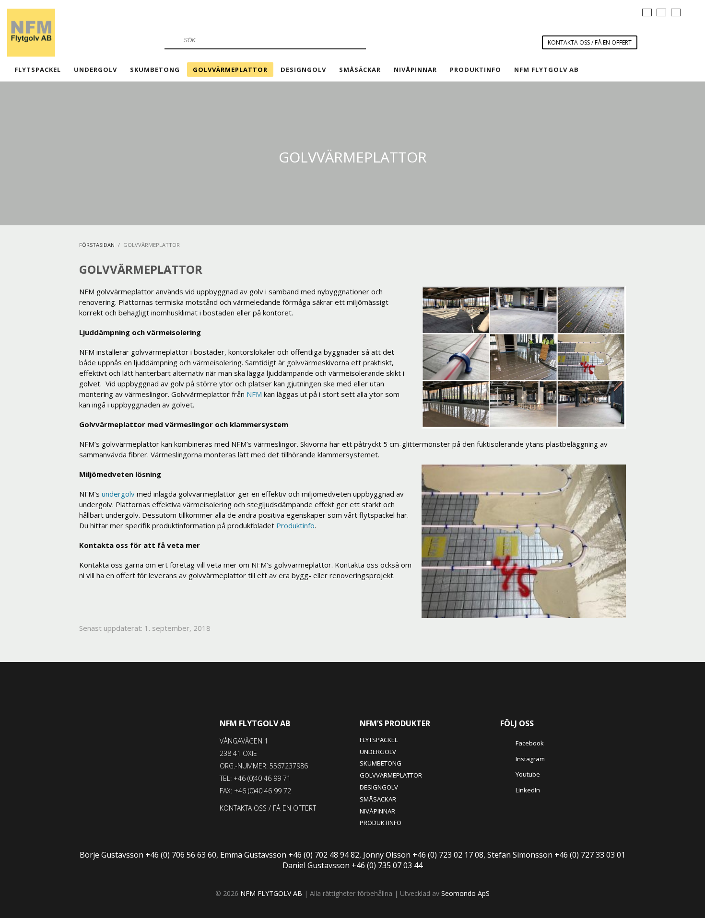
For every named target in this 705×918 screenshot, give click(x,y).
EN (676, 12)
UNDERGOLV (378, 751)
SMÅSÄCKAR (378, 799)
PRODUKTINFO (380, 822)
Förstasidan (97, 244)
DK (661, 12)
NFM (254, 394)
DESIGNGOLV (379, 787)
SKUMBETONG (380, 763)
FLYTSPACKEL (379, 739)
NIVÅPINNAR (377, 811)
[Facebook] (584, 12)
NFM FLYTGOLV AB (255, 723)
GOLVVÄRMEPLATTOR (391, 775)
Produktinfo (295, 525)
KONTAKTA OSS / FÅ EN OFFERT (590, 42)
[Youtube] (613, 12)
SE (647, 12)
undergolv (118, 494)
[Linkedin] (628, 12)
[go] (171, 40)
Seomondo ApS (465, 893)
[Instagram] (599, 12)
